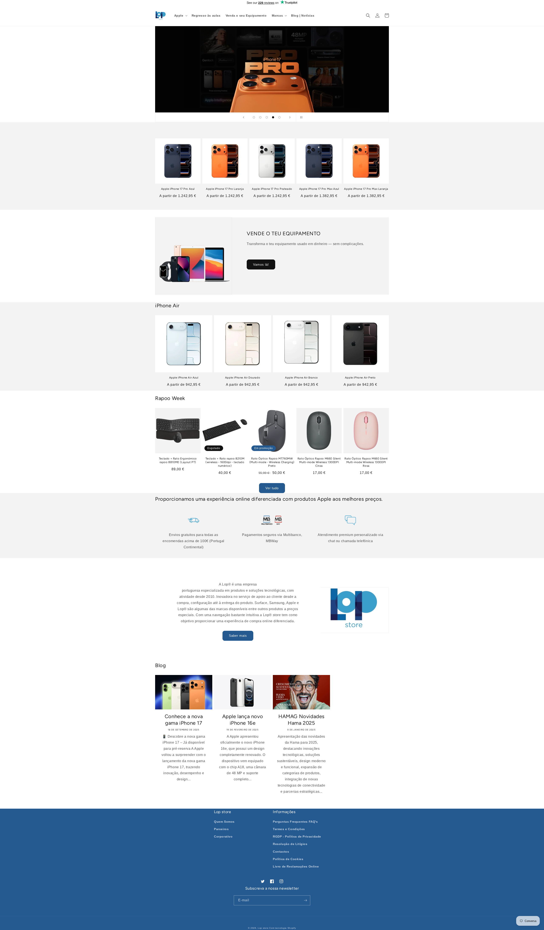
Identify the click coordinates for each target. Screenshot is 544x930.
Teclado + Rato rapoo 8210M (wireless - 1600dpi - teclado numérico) (225, 462)
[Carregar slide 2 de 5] (260, 117)
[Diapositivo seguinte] (290, 117)
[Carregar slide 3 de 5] (267, 117)
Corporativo (223, 836)
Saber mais (238, 635)
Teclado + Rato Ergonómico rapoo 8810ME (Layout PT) (178, 460)
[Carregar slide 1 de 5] (254, 117)
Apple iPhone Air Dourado (242, 377)
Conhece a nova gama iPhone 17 (184, 719)
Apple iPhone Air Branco (301, 377)
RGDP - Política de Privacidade (297, 836)
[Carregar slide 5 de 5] (279, 117)
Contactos (281, 851)
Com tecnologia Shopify (282, 928)
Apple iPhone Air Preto (360, 377)
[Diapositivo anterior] (243, 117)
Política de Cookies (288, 859)
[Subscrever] (305, 900)
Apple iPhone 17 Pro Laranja (225, 188)
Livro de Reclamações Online (296, 866)
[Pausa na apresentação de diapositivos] (300, 117)
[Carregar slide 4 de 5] (273, 117)
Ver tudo (272, 488)
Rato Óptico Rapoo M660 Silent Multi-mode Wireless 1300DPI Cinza (319, 462)
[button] (180, 15)
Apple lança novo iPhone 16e (242, 719)
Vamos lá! (261, 264)
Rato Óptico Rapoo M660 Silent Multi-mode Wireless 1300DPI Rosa (366, 462)
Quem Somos (224, 821)
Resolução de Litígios (290, 844)
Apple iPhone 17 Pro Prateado (272, 188)
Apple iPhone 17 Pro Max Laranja (366, 188)
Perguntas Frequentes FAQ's (295, 821)
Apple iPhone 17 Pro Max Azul (319, 188)
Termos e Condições (289, 829)
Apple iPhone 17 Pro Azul (178, 188)
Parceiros (221, 829)
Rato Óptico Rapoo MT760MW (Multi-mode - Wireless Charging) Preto (272, 462)
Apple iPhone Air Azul (183, 377)
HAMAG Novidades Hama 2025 (301, 719)
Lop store (263, 928)
